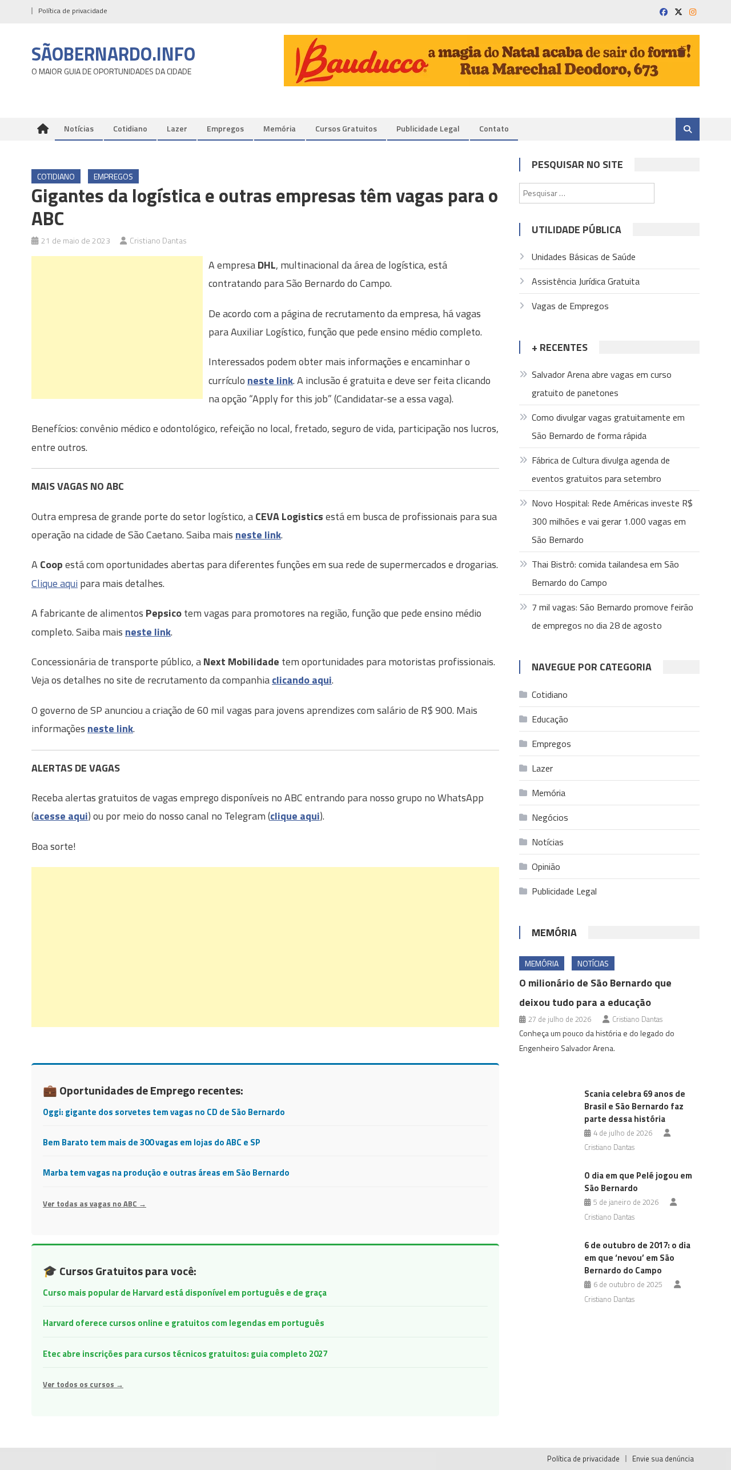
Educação (550, 719)
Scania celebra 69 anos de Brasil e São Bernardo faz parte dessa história (634, 1106)
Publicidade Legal (428, 128)
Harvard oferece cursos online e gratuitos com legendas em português (183, 1322)
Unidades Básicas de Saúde (584, 256)
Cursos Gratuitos (346, 128)
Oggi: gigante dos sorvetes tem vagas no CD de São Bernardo (164, 1112)
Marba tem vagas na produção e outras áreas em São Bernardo (166, 1172)
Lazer (177, 128)
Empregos (225, 128)
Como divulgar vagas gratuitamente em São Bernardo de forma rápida (608, 426)
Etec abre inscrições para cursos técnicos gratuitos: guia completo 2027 (185, 1353)
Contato (494, 128)
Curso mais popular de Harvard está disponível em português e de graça (185, 1292)
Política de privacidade (72, 10)
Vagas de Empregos (570, 306)
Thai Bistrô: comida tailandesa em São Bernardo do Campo (605, 573)
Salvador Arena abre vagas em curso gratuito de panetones (602, 384)
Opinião (546, 866)
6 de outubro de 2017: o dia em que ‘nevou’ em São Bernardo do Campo (637, 1258)
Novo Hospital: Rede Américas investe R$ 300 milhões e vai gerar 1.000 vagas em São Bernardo (612, 521)
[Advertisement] (117, 327)
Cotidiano (130, 128)
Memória (279, 128)
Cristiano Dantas (158, 240)
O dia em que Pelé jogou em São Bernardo (638, 1182)
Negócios (550, 817)
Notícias (79, 128)
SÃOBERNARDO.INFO (113, 53)
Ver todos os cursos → (83, 1384)
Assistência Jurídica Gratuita (586, 281)
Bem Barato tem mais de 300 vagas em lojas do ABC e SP (151, 1142)
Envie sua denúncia (663, 1458)
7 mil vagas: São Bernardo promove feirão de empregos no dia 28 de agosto (612, 616)
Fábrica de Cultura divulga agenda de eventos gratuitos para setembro (601, 469)
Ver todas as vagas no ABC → (94, 1203)
